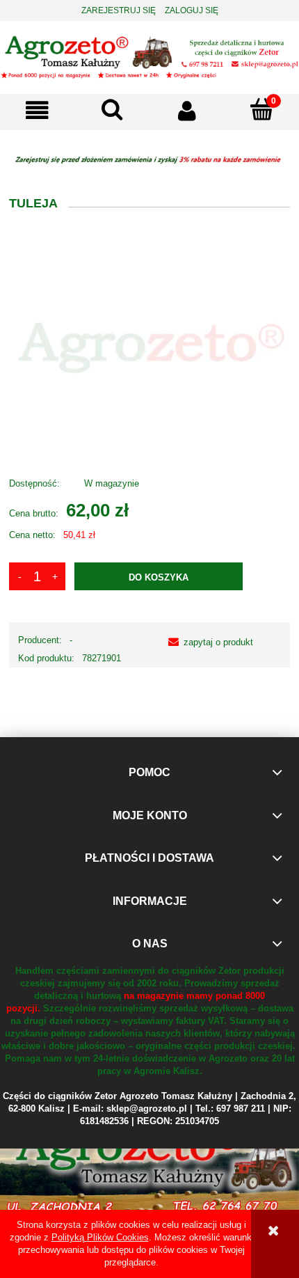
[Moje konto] (187, 110)
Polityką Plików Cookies (100, 1237)
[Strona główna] (149, 56)
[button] (37, 110)
